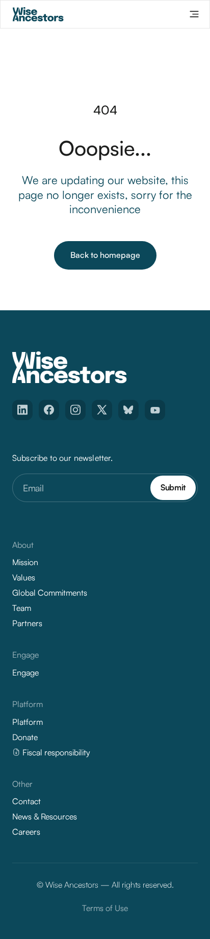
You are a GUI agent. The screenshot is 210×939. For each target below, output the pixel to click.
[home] (38, 14)
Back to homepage (105, 255)
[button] (194, 14)
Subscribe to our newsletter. (62, 458)
